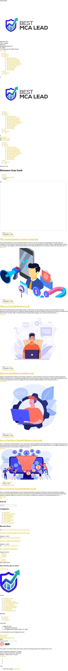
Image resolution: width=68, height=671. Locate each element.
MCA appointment (8, 519)
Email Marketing (8, 515)
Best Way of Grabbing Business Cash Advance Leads (15, 533)
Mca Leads (6, 521)
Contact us (3, 656)
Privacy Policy (4, 635)
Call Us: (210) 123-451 (6, 653)
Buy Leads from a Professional (8, 549)
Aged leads (6, 512)
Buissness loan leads (8, 177)
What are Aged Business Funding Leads (17, 373)
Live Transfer (7, 518)
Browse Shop (16, 669)
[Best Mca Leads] (5, 138)
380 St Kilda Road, (5, 651)
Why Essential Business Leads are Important (19, 239)
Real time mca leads (8, 522)
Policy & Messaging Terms (7, 638)
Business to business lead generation (10, 541)
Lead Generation (8, 517)
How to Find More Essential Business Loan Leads (21, 440)
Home (5, 174)
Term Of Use (3, 636)
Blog (4, 176)
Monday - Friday (4, 654)
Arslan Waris (8, 232)
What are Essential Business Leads (14, 306)
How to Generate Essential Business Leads (18, 489)
